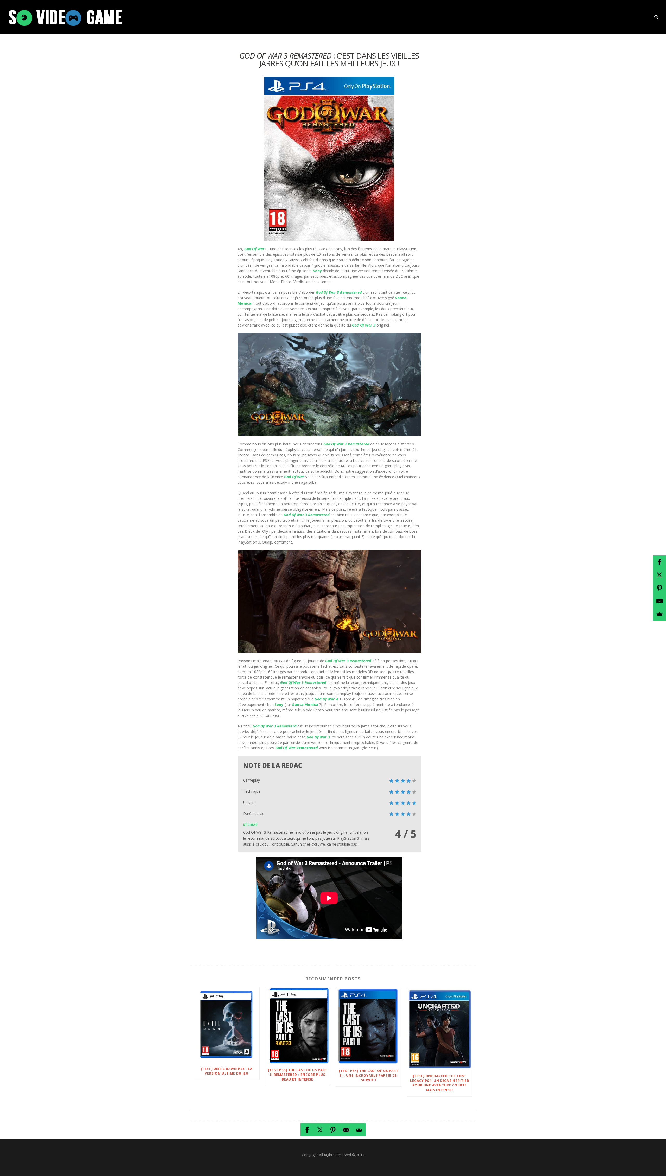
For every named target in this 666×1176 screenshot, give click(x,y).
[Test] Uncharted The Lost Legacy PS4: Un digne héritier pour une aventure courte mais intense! (439, 1083)
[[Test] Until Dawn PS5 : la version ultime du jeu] (226, 1025)
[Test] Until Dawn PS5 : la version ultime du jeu (226, 1071)
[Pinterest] (333, 1129)
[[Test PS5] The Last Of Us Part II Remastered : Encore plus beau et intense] (297, 1025)
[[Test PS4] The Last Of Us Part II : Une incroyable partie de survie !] (368, 1026)
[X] (319, 1129)
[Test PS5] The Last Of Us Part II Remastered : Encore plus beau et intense (297, 1075)
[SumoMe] (359, 1129)
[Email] (346, 1129)
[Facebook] (306, 1129)
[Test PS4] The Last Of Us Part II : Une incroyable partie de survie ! (368, 1075)
